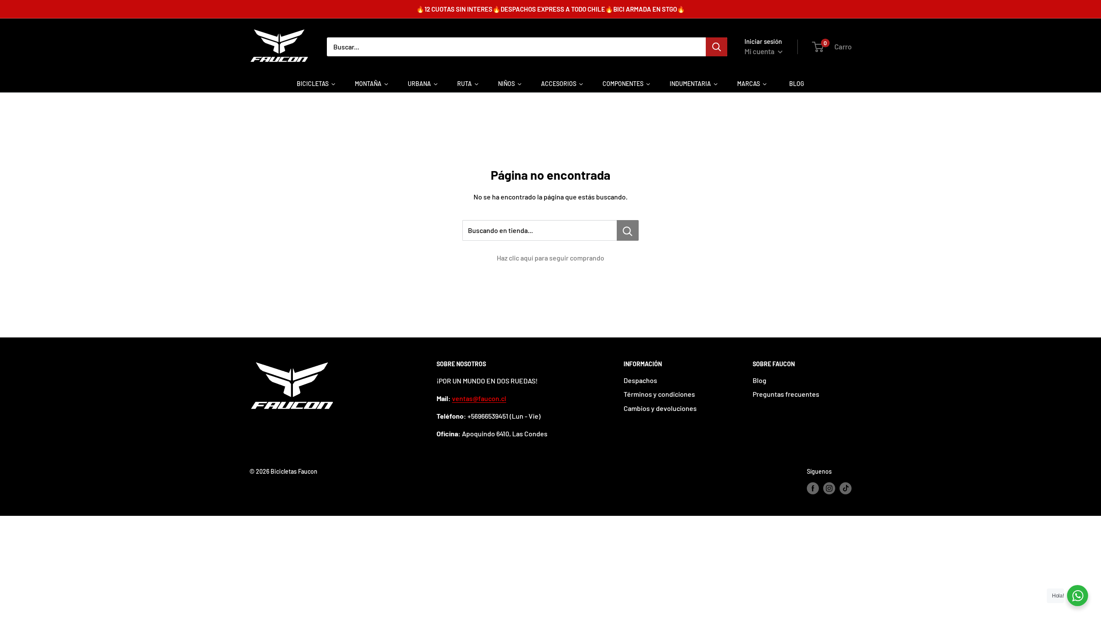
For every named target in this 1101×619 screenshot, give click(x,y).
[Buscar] (716, 46)
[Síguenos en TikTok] (846, 488)
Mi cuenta (760, 51)
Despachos (640, 380)
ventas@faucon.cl (479, 398)
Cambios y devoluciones (660, 408)
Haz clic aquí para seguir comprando (550, 258)
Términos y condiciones (659, 394)
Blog (759, 380)
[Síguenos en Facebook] (813, 488)
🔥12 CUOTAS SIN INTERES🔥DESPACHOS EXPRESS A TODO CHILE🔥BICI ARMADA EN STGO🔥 (550, 9)
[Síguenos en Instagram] (829, 488)
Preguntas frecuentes (786, 394)
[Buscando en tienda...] (628, 230)
